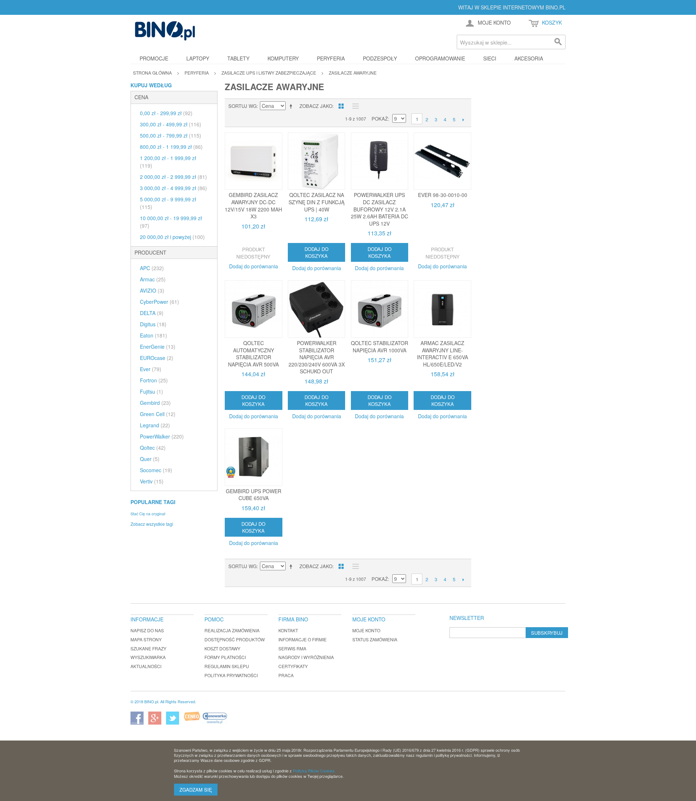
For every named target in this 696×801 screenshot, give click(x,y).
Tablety (238, 58)
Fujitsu (151, 391)
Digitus (153, 324)
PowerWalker (162, 436)
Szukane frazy (148, 648)
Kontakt (288, 630)
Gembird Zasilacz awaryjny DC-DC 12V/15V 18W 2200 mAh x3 (253, 205)
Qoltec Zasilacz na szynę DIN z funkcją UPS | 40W (316, 202)
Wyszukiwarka (148, 657)
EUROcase (156, 357)
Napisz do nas (147, 630)
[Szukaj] (558, 42)
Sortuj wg (242, 105)
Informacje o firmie (302, 639)
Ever (150, 369)
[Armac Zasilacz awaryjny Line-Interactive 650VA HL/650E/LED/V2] (442, 309)
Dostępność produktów (234, 639)
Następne (463, 119)
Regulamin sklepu (226, 666)
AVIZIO (152, 290)
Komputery (283, 58)
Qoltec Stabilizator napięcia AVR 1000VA (379, 346)
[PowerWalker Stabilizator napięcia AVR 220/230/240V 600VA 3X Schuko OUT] (316, 309)
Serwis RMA (292, 648)
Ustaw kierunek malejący (292, 106)
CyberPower (159, 301)
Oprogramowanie (440, 58)
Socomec (156, 470)
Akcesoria (528, 58)
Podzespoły (380, 58)
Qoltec (153, 447)
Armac (153, 279)
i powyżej (172, 236)
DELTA (151, 312)
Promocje (154, 58)
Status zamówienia (374, 639)
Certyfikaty (293, 666)
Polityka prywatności (231, 675)
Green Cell (157, 414)
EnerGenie (157, 346)
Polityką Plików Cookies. (314, 770)
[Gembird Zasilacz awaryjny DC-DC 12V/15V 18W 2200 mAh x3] (253, 161)
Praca (286, 675)
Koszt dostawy (222, 648)
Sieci (489, 58)
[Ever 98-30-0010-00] (442, 161)
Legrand (155, 425)
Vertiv (151, 481)
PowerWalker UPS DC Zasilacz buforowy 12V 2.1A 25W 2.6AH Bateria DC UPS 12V (379, 209)
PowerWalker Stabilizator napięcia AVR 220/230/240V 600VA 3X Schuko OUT (317, 357)
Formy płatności (225, 657)
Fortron (154, 380)
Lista (353, 106)
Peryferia (331, 58)
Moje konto (366, 630)
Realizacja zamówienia (232, 630)
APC (152, 268)
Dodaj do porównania (253, 266)
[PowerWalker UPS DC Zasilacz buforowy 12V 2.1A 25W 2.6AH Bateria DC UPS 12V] (380, 161)
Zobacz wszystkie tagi (151, 524)
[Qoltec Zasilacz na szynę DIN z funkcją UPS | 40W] (316, 161)
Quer (150, 458)
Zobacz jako (315, 105)
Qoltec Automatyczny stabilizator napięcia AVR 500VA (253, 353)
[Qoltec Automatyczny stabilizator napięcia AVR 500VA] (253, 309)
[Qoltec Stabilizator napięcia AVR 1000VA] (380, 309)
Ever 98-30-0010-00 (442, 194)
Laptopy (197, 58)
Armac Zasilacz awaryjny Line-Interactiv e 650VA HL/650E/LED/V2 (442, 353)
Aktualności (145, 666)
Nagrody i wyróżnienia (306, 657)
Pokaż (380, 118)
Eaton (153, 335)
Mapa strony (146, 639)
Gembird (155, 402)
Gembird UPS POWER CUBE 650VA (253, 494)
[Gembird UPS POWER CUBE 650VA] (253, 457)
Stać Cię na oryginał (147, 513)
